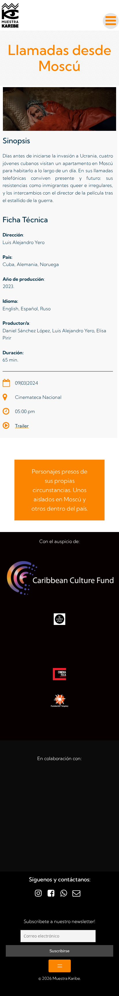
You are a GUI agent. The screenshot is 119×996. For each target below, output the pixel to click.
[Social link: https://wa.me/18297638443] (66, 893)
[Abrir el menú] (60, 966)
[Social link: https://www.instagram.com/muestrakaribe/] (40, 893)
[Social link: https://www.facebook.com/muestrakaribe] (53, 893)
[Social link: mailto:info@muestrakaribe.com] (78, 893)
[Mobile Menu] (111, 21)
